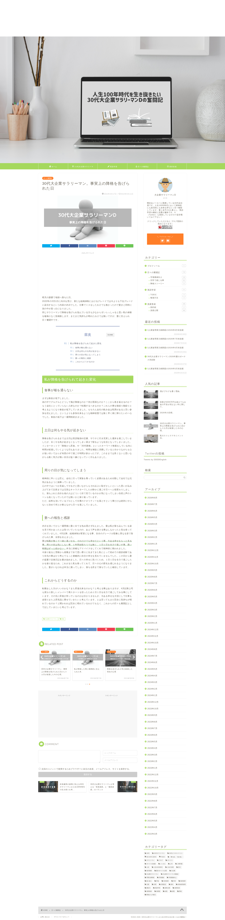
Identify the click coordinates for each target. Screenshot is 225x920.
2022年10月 (153, 788)
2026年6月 (152, 511)
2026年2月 (152, 537)
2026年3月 (152, 531)
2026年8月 (152, 498)
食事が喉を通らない (84, 348)
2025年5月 (152, 596)
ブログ (161, 860)
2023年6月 (152, 735)
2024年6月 (152, 662)
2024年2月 (152, 689)
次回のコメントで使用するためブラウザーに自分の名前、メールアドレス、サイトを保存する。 (86, 769)
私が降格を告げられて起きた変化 (85, 343)
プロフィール (165, 266)
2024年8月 (152, 649)
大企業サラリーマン (51, 619)
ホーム (54, 167)
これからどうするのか (85, 362)
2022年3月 (152, 834)
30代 (147, 853)
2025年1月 (152, 623)
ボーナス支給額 (151, 863)
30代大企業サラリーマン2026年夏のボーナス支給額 (166, 358)
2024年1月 (152, 695)
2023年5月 (152, 741)
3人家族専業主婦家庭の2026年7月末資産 (165, 339)
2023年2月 (152, 761)
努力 (179, 867)
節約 (172, 884)
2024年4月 (152, 676)
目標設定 (163, 884)
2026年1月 (152, 544)
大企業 (173, 870)
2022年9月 (152, 794)
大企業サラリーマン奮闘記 (170, 874)
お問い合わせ (45, 917)
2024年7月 (152, 656)
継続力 (148, 888)
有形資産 (166, 881)
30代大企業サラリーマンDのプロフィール (83, 167)
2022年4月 (152, 827)
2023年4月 (152, 748)
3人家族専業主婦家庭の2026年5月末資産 (165, 369)
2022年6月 (152, 814)
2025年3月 (152, 610)
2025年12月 (153, 550)
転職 (173, 891)
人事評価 (179, 863)
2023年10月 (153, 708)
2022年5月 (152, 821)
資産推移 (149, 891)
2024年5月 (152, 669)
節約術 (167, 307)
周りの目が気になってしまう (88, 355)
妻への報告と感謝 (83, 358)
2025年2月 (152, 616)
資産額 (158, 891)
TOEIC (167, 295)
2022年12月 (153, 774)
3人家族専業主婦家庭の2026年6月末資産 (165, 348)
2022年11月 (152, 781)
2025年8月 (152, 577)
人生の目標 (170, 867)
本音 (174, 881)
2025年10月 (153, 563)
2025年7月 (152, 583)
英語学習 (113, 167)
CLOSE (110, 335)
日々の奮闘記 (143, 167)
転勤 (166, 891)
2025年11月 (152, 557)
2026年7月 (152, 504)
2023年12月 (153, 702)
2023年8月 (152, 722)
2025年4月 (152, 603)
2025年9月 (152, 570)
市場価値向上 (167, 277)
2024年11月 (152, 636)
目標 (155, 884)
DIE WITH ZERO (151, 857)
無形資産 (183, 881)
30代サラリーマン (159, 853)
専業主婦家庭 (150, 877)
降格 (62, 619)
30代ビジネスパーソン (175, 853)
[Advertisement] (78, 18)
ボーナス (170, 860)
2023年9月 (152, 715)
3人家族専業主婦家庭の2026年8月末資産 (165, 330)
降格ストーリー (167, 284)
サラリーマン (150, 860)
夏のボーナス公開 (161, 870)
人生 (147, 867)
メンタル (162, 863)
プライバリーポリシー (61, 917)
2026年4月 (152, 524)
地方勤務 (149, 870)
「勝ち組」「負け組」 (176, 857)
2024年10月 (153, 643)
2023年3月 (152, 755)
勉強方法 (167, 298)
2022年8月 (152, 801)
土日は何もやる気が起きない (88, 351)
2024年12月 (153, 629)
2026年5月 (152, 517)
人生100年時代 (158, 867)
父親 (147, 884)
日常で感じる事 (167, 280)
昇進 (157, 881)
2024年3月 (152, 682)
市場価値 (161, 877)
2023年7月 (152, 728)
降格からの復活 (151, 895)
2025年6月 (152, 590)
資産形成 (173, 167)
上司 (171, 863)
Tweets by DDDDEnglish (155, 460)
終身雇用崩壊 (182, 884)
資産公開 (167, 310)
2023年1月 (152, 768)
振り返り (149, 881)
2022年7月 (152, 807)
